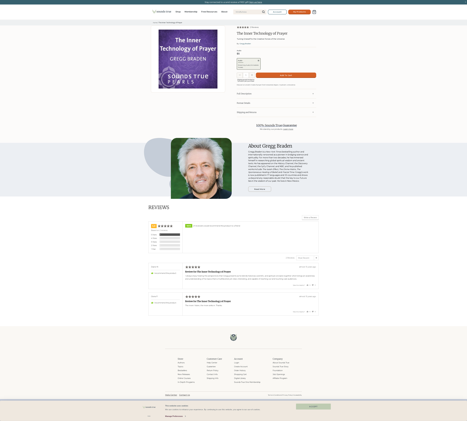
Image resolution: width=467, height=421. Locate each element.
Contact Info (212, 374)
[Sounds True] (161, 12)
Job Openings (279, 374)
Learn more (288, 129)
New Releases (184, 374)
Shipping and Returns (246, 112)
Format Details (243, 103)
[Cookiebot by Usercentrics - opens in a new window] (149, 416)
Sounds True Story (280, 366)
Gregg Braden (245, 44)
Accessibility (297, 395)
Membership (191, 12)
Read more (259, 189)
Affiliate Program (280, 378)
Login (236, 363)
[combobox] (249, 11)
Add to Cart (286, 75)
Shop (178, 12)
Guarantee (211, 366)
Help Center (212, 363)
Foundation (278, 370)
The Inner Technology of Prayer (170, 22)
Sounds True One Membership (247, 382)
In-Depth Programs (186, 382)
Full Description (244, 93)
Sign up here (255, 2)
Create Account (241, 366)
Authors (181, 363)
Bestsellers (182, 370)
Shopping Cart (240, 374)
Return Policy (212, 370)
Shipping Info (212, 378)
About (224, 12)
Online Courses (184, 378)
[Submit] (263, 11)
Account (277, 12)
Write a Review (310, 217)
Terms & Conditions (274, 395)
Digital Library (240, 378)
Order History (240, 370)
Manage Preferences (174, 416)
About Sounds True (281, 363)
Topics (180, 366)
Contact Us (184, 395)
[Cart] (314, 12)
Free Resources (209, 12)
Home (155, 22)
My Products (299, 12)
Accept (313, 407)
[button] (248, 27)
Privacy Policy (287, 395)
